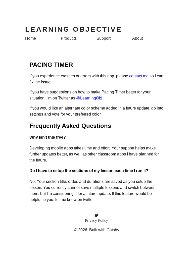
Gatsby (113, 230)
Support (103, 38)
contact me (139, 76)
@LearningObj (89, 98)
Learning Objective (73, 29)
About (137, 38)
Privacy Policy (96, 220)
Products (69, 38)
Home (30, 38)
